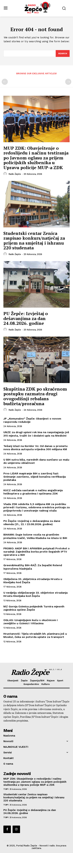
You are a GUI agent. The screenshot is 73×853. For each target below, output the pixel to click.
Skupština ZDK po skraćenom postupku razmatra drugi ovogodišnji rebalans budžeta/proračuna (35, 396)
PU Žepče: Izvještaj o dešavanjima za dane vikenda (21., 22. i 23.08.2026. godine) (31, 522)
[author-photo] (5, 174)
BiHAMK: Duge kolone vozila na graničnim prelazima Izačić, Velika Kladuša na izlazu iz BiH (35, 536)
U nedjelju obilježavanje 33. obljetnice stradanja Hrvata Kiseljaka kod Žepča (35, 594)
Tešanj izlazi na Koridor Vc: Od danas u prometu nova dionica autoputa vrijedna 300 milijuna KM (35, 447)
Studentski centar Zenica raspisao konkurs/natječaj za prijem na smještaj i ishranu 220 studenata (34, 240)
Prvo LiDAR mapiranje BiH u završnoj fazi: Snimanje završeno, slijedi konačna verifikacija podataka (34, 477)
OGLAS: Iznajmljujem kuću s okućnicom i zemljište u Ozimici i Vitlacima (30, 621)
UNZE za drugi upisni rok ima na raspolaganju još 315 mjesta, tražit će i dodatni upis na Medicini (36, 434)
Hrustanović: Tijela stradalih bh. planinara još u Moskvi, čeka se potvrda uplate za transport (35, 635)
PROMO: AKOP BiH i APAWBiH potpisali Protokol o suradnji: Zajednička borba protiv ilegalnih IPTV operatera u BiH (36, 551)
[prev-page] (5, 82)
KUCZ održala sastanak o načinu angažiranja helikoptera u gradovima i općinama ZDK (33, 492)
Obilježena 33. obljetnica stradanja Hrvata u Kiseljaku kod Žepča (32, 580)
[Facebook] (7, 829)
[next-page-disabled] (68, 82)
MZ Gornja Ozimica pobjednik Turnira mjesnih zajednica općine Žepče (33, 608)
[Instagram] (16, 829)
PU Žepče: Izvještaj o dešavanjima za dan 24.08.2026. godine (25, 318)
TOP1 (5, 789)
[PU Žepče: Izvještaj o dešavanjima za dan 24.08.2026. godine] (36, 284)
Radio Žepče (14, 174)
